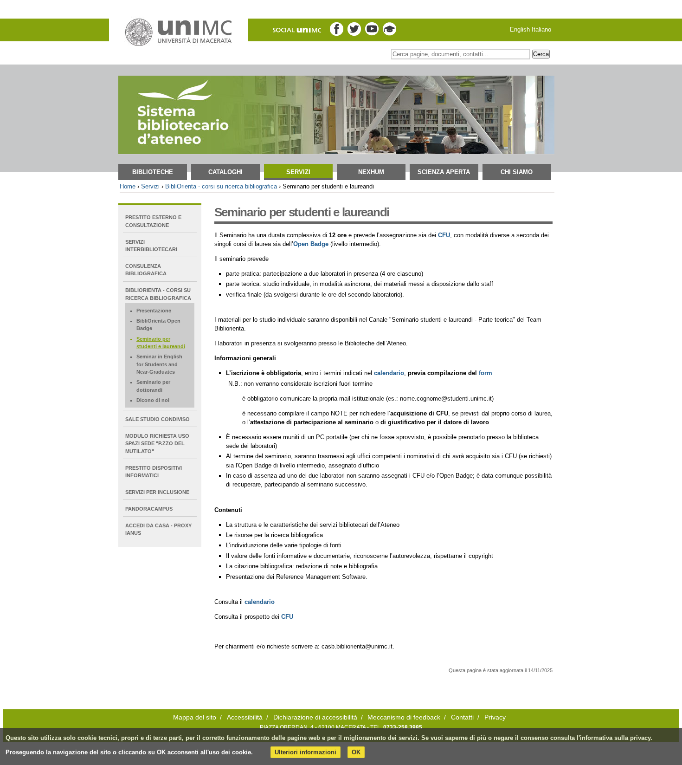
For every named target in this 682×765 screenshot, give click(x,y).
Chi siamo (517, 172)
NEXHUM (371, 172)
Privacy (495, 717)
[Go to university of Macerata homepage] (178, 32)
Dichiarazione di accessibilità (315, 717)
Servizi (298, 172)
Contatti (462, 717)
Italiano (541, 29)
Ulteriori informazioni (305, 752)
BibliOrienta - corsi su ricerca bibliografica (221, 186)
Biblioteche (152, 172)
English (520, 29)
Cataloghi (225, 172)
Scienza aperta (444, 172)
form (485, 373)
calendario (259, 601)
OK (356, 752)
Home (127, 186)
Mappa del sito (194, 717)
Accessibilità (245, 717)
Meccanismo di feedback (403, 717)
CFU (444, 235)
